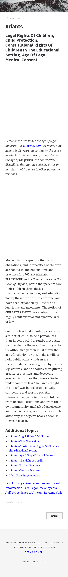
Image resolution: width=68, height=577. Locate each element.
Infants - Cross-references (24, 470)
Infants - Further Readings (24, 465)
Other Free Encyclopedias (24, 475)
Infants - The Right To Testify (26, 460)
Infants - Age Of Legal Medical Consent (32, 455)
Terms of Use (34, 552)
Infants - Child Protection (24, 441)
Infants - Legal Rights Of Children (29, 436)
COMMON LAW (32, 146)
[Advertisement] (34, 100)
